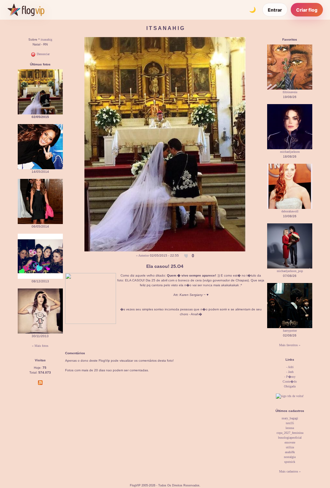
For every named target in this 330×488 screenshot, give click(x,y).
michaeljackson (290, 151)
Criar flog (306, 10)
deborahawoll (289, 211)
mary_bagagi (290, 418)
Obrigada (290, 386)
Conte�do (290, 381)
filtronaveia (290, 92)
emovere (290, 442)
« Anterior (142, 255)
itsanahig (46, 39)
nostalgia (290, 457)
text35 (290, 423)
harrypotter (290, 330)
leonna (290, 428)
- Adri (290, 367)
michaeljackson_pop (290, 271)
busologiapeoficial (290, 437)
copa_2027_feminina (290, 432)
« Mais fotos (40, 345)
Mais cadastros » (290, 471)
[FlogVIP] (26, 9)
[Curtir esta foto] (186, 255)
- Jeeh (290, 372)
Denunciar (43, 54)
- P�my (290, 376)
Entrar (275, 10)
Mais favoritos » (289, 345)
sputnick (289, 462)
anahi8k (290, 452)
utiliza (290, 447)
